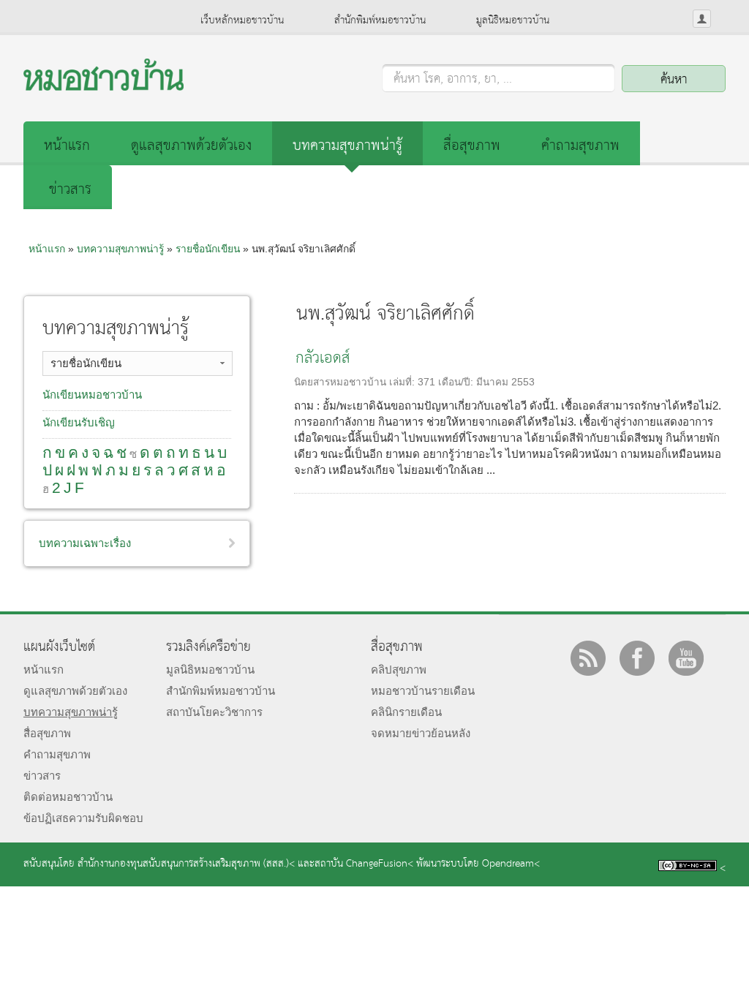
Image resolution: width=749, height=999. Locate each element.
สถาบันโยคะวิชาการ (214, 712)
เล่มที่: (403, 382)
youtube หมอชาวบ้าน (686, 658)
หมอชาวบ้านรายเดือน (423, 691)
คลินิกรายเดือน (406, 712)
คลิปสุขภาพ (398, 669)
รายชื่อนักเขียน (208, 249)
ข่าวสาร (70, 189)
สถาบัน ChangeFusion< (364, 864)
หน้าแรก (67, 145)
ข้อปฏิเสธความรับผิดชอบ (83, 818)
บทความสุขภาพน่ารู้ (347, 145)
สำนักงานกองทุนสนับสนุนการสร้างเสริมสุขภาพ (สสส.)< (186, 864)
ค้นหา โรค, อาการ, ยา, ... (453, 80)
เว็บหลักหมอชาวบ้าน (242, 20)
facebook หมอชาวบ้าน (637, 658)
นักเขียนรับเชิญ (78, 422)
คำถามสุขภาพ (580, 145)
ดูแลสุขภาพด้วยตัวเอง (191, 145)
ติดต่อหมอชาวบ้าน (68, 797)
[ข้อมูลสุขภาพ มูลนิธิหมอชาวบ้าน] (103, 86)
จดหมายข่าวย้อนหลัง (420, 733)
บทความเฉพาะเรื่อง (85, 543)
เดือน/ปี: (457, 382)
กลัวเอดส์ (323, 358)
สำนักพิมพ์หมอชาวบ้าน (380, 20)
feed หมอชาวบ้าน (588, 658)
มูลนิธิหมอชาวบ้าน (512, 20)
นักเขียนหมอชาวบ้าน (92, 394)
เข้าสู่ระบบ (702, 19)
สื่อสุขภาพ (471, 145)
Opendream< (511, 864)
